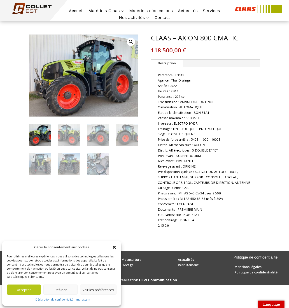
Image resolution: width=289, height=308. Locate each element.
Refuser (60, 289)
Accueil (76, 11)
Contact (162, 18)
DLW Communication (158, 280)
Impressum (83, 299)
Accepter (24, 289)
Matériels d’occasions (151, 11)
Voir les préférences (98, 289)
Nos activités (132, 18)
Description (167, 63)
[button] (114, 247)
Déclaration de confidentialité (54, 299)
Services (211, 11)
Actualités (188, 11)
